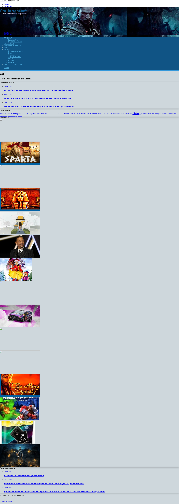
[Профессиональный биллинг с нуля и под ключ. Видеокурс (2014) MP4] (20, 141)
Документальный (14, 57)
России (38, 114)
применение (167, 114)
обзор (136, 113)
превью (160, 114)
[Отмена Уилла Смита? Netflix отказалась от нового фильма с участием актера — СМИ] (20, 257)
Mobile (10, 59)
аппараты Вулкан (69, 114)
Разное (7, 49)
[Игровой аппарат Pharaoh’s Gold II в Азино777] (20, 210)
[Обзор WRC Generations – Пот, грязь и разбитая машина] (20, 327)
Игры (10, 53)
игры (111, 114)
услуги (15, 116)
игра (108, 114)
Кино (6, 47)
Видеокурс (15, 114)
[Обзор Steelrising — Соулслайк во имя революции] (20, 466)
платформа (153, 114)
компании (128, 114)
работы (173, 114)
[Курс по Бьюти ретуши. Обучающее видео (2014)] (20, 187)
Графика (11, 60)
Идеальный (24, 113)
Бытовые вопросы (13, 64)
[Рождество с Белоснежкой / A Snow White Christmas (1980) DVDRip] (16, 280)
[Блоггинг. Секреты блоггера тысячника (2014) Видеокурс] (20, 303)
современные (9, 116)
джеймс (104, 113)
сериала (2, 116)
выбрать (99, 114)
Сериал (43, 114)
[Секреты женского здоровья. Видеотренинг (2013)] (20, 373)
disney (2, 114)
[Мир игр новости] (13, 29)
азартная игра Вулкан (56, 113)
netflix (5, 113)
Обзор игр (9, 44)
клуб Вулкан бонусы (119, 114)
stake (8, 114)
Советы (48, 113)
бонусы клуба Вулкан (83, 114)
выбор (94, 114)
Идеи (28, 113)
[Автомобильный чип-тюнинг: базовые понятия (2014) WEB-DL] (17, 443)
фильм (20, 116)
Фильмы (11, 55)
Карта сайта (13, 40)
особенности (145, 114)
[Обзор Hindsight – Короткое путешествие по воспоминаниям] (20, 234)
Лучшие (33, 114)
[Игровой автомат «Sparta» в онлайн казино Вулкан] (20, 164)
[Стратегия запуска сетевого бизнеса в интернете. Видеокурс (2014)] (20, 350)
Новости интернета (15, 51)
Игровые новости (12, 45)
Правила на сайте (15, 42)
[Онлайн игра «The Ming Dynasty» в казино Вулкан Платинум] (20, 396)
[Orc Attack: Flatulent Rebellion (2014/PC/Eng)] (19, 420)
